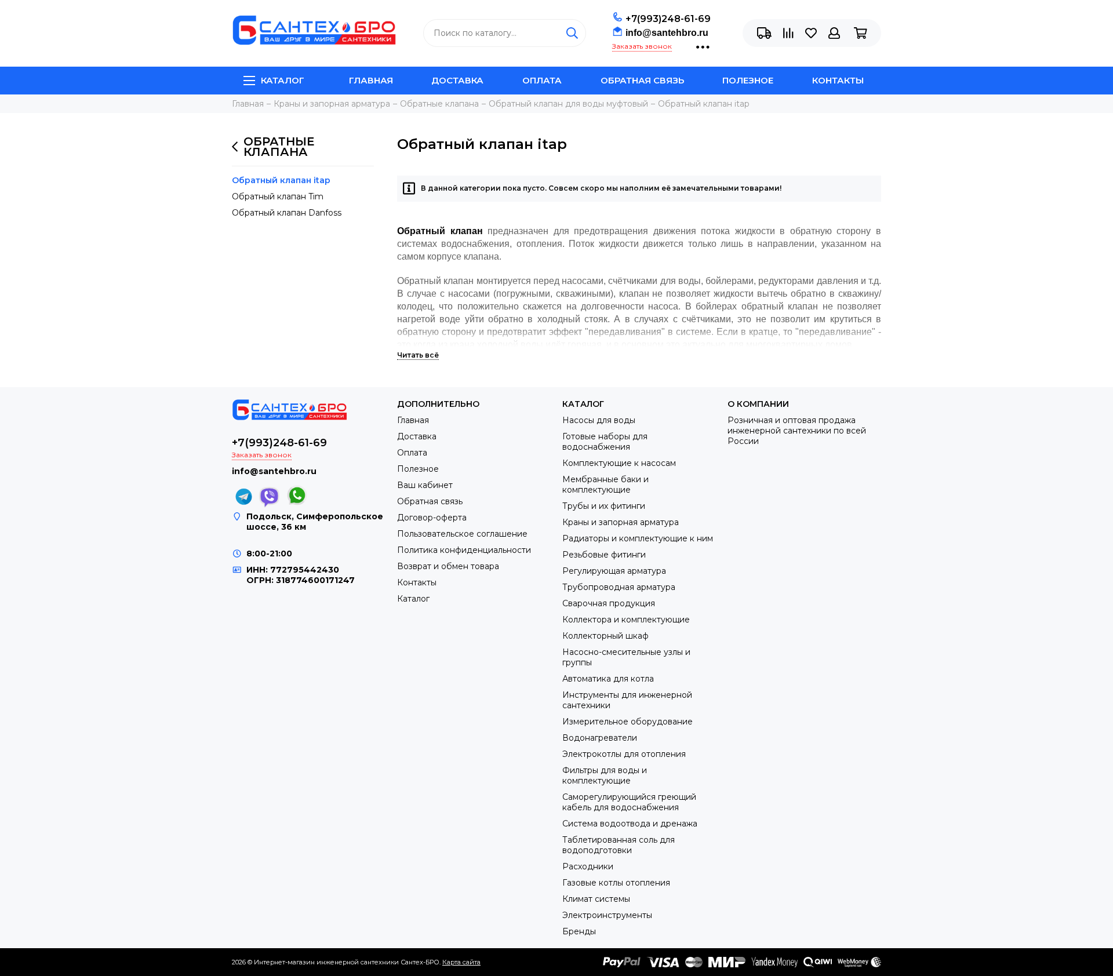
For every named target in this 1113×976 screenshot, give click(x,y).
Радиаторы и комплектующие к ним (637, 538)
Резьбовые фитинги (604, 554)
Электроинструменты (607, 915)
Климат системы (596, 899)
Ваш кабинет (425, 485)
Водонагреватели (599, 738)
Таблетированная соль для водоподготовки (618, 845)
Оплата (542, 80)
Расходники (587, 866)
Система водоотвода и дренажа (629, 823)
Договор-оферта (432, 517)
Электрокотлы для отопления (624, 754)
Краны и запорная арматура (620, 522)
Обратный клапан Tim (277, 196)
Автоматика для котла (608, 678)
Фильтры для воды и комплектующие (604, 775)
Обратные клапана (278, 146)
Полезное (747, 80)
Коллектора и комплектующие (626, 619)
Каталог (282, 80)
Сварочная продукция (608, 603)
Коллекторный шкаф (605, 636)
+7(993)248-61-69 (668, 18)
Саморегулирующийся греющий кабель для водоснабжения (629, 802)
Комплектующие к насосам (619, 463)
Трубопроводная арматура (618, 587)
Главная (371, 80)
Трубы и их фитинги (603, 506)
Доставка (457, 80)
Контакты (838, 80)
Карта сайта (461, 962)
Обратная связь (642, 80)
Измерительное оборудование (627, 721)
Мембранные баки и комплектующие (605, 484)
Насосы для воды (598, 420)
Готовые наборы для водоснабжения (605, 441)
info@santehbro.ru (666, 33)
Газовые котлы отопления (616, 882)
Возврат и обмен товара (448, 566)
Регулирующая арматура (614, 571)
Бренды (579, 931)
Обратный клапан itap (281, 180)
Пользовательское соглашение (462, 534)
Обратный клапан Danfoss (286, 212)
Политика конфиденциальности (464, 550)
